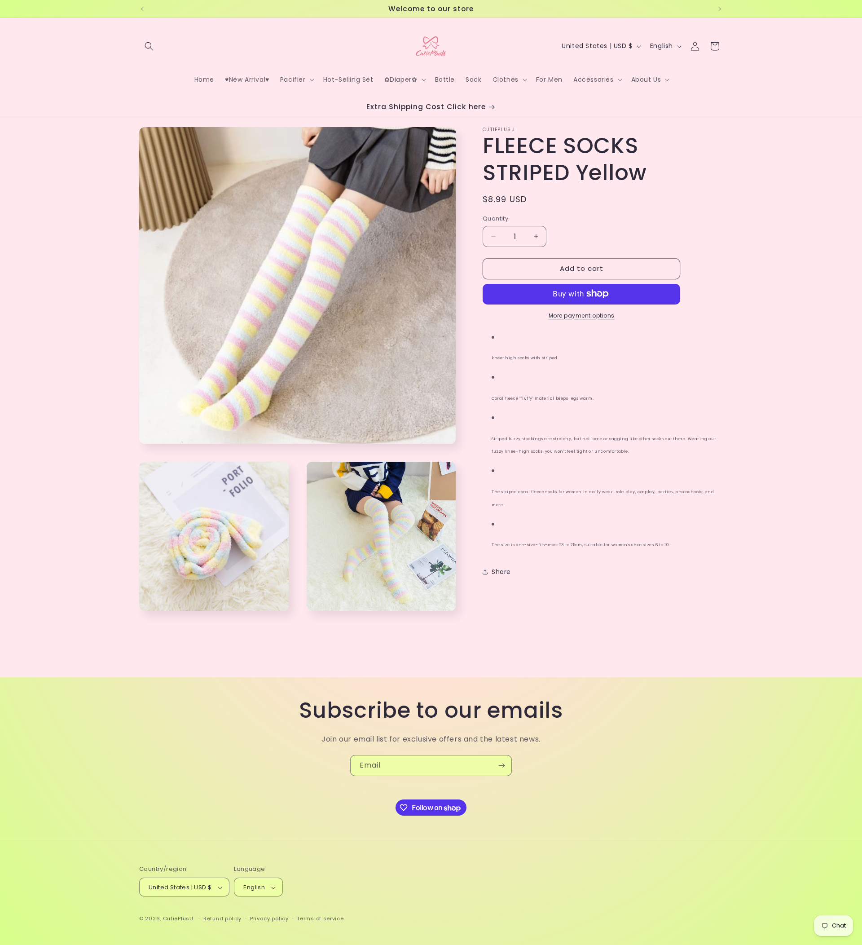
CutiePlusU (178, 919)
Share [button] (501, 571)
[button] (149, 46)
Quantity (495, 218)
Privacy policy (269, 918)
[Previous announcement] (142, 9)
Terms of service (320, 918)
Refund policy (222, 918)
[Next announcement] (720, 9)
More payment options (582, 315)
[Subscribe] (501, 765)
